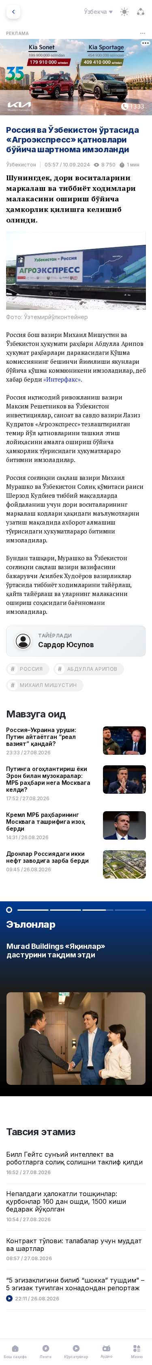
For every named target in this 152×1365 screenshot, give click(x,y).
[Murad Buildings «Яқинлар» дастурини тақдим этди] (76, 1016)
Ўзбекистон (21, 165)
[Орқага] (13, 12)
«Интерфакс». (62, 379)
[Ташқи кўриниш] (124, 12)
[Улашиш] (141, 12)
